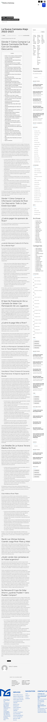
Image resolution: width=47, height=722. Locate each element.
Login (44, 5)
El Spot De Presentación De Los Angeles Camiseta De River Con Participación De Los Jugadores (13, 64)
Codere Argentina (37, 180)
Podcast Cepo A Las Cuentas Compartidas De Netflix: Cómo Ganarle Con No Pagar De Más (13, 135)
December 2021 (37, 161)
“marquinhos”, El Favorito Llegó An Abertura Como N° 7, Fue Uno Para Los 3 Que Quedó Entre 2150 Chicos (13, 98)
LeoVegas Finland (37, 188)
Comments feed (37, 212)
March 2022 (36, 156)
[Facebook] (39, 2)
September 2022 (37, 144)
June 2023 (36, 138)
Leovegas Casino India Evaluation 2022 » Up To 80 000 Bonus (16, 683)
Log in (35, 208)
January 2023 (36, 142)
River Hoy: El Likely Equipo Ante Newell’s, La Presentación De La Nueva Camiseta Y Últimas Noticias (13, 118)
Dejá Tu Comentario (8, 140)
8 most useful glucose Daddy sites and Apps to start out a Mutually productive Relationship (38, 55)
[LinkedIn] (41, 2)
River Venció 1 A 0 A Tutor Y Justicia (11, 95)
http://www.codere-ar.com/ (11, 314)
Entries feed (36, 210)
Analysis (35, 174)
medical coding (36, 347)
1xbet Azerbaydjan (37, 172)
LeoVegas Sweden (37, 193)
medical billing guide (37, 345)
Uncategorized (26, 35)
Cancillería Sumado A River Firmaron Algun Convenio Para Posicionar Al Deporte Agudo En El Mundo (13, 71)
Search (34, 29)
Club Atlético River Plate (9, 77)
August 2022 (36, 146)
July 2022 (36, 148)
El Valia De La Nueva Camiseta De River (12, 115)
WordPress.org (37, 214)
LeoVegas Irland (38, 264)
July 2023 (36, 136)
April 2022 (36, 154)
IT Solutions (36, 186)
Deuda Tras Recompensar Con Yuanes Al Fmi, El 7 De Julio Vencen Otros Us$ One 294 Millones (13, 126)
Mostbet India (36, 197)
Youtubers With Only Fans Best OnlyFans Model (34, 39)
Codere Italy (36, 182)
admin (4, 35)
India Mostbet (36, 184)
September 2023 (37, 132)
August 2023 (36, 134)
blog (35, 178)
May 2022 (36, 152)
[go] (43, 77)
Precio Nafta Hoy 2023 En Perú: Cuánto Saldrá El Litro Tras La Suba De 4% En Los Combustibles (13, 122)
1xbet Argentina (37, 168)
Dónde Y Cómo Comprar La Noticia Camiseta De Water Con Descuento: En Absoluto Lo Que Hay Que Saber (13, 57)
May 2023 (36, 140)
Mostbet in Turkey (37, 195)
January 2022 (36, 159)
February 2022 (38, 239)
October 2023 (37, 130)
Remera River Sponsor (9, 129)
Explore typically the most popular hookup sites (38, 39)
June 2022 (36, 150)
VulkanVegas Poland (38, 201)
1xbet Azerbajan (37, 170)
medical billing (36, 343)
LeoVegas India (37, 190)
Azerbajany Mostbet (38, 176)
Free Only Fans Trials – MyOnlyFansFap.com (43, 39)
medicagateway (36, 341)
